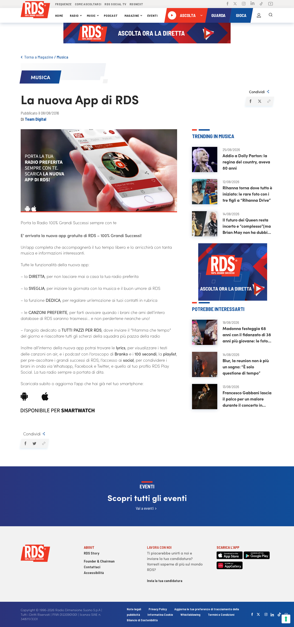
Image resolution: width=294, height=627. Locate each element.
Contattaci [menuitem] (92, 567)
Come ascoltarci (88, 4)
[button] (250, 101)
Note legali (134, 609)
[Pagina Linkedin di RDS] (252, 4)
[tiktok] (279, 614)
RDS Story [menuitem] (91, 553)
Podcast (111, 15)
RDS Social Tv (115, 4)
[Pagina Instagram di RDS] (244, 4)
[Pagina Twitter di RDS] (235, 4)
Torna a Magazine (38, 56)
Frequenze (63, 4)
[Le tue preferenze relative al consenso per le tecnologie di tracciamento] (286, 619)
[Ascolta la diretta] (172, 15)
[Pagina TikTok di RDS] (261, 4)
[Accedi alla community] (259, 15)
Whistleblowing (190, 614)
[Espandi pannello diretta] (201, 15)
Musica (62, 56)
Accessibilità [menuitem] (94, 572)
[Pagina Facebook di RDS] (227, 4)
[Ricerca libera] (270, 15)
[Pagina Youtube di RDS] (270, 4)
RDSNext (136, 4)
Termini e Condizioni (221, 614)
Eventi (152, 15)
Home (59, 15)
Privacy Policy (158, 609)
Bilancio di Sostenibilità (142, 620)
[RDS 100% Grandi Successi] (35, 10)
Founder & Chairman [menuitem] (99, 561)
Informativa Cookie (160, 614)
